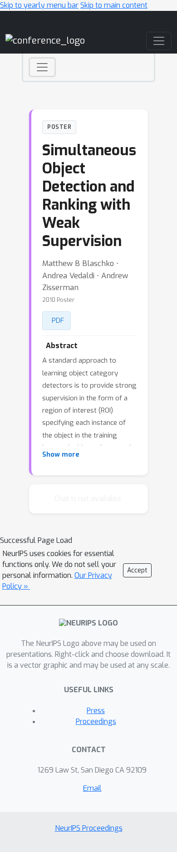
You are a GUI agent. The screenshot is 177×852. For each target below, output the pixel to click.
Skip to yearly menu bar (39, 5)
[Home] (45, 40)
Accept (137, 570)
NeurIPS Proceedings (89, 828)
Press (96, 710)
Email (92, 788)
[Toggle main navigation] (159, 41)
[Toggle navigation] (42, 67)
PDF (58, 320)
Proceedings (96, 721)
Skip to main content (114, 5)
